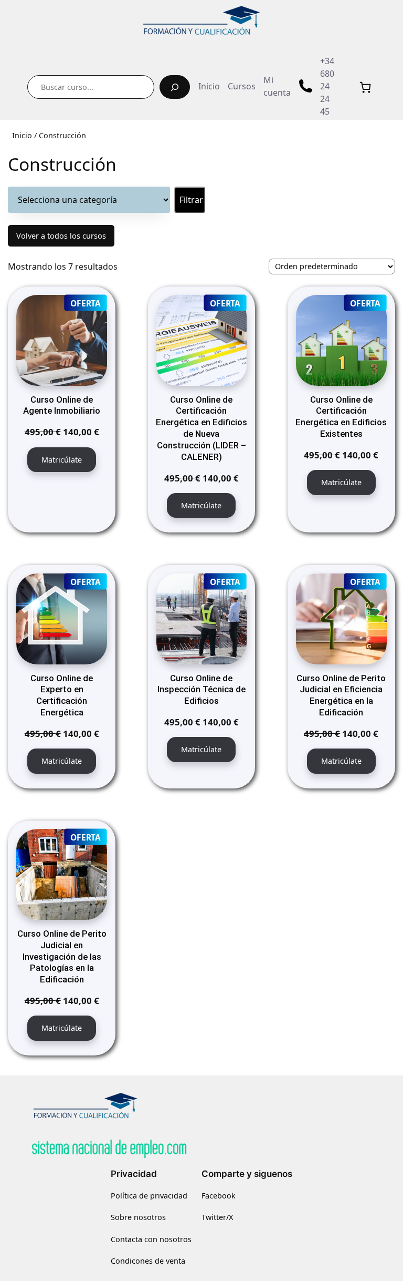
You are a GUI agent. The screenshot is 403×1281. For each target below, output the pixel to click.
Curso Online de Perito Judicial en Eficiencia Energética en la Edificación (341, 695)
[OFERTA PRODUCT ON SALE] (61, 339)
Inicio (22, 135)
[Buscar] (175, 87)
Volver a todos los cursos (61, 236)
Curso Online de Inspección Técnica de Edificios (201, 689)
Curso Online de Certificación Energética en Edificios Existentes (341, 416)
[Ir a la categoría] (189, 200)
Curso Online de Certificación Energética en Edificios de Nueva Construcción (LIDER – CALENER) (201, 428)
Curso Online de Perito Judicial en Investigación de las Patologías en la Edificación (62, 956)
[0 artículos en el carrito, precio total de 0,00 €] (365, 87)
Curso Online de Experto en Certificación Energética (61, 695)
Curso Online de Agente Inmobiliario (61, 405)
